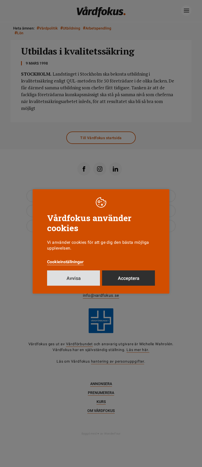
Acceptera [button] (128, 278)
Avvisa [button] (74, 278)
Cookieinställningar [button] (65, 261)
